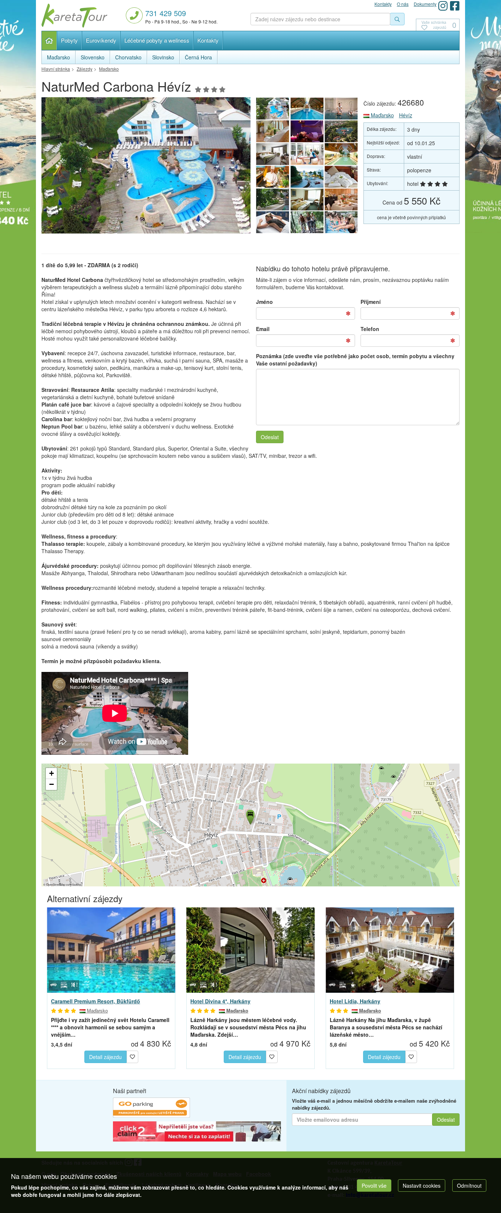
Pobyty (69, 40)
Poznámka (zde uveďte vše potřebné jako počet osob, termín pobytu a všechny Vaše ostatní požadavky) (355, 359)
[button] (250, 816)
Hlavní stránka (49, 40)
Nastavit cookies (421, 1185)
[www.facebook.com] (455, 5)
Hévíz (405, 115)
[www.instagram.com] (443, 5)
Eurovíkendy (101, 40)
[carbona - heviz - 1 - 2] (341, 131)
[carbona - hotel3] (146, 167)
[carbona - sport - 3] (341, 222)
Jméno (264, 301)
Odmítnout (469, 1185)
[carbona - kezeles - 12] (272, 222)
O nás (403, 4)
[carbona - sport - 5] (307, 222)
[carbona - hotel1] (307, 176)
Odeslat (270, 437)
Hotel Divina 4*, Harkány (220, 1001)
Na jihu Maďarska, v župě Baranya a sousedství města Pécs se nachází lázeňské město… (386, 1027)
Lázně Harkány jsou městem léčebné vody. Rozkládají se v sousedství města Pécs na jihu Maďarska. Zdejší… (248, 1027)
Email (263, 328)
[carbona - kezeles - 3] (307, 131)
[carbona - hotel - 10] (272, 199)
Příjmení (371, 301)
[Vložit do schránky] (132, 1055)
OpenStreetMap (55, 884)
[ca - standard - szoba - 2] (307, 199)
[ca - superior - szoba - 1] (272, 154)
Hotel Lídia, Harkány (355, 1001)
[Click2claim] (197, 1132)
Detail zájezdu (105, 1057)
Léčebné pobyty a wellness (156, 40)
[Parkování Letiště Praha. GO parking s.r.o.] (151, 1108)
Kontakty (208, 40)
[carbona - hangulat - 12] (341, 199)
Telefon (370, 328)
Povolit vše (374, 1185)
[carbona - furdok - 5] (341, 154)
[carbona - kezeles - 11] (341, 108)
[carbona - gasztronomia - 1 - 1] (272, 176)
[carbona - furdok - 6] (307, 108)
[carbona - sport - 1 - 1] (307, 154)
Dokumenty (425, 4)
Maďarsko (381, 115)
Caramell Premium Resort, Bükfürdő (95, 1001)
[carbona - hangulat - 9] (272, 131)
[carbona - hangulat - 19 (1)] (341, 176)
